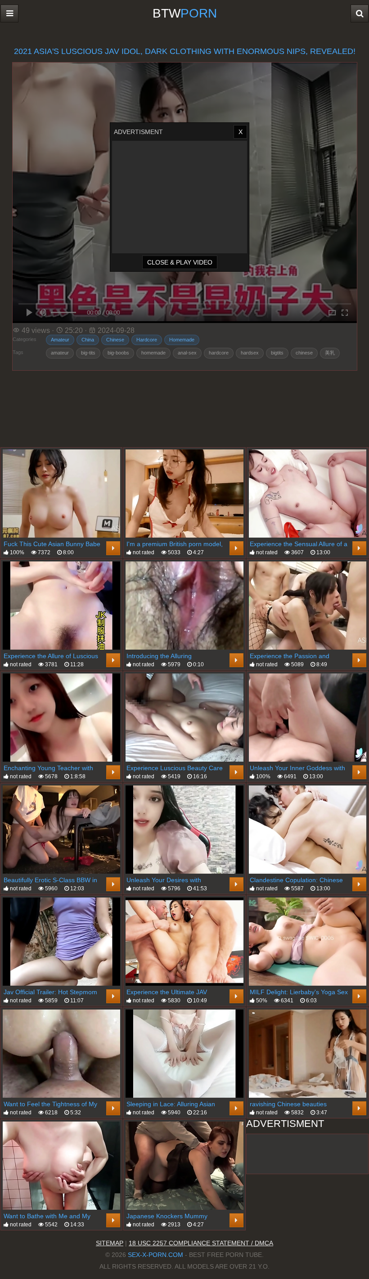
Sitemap (109, 1243)
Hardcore (146, 339)
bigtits (277, 352)
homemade (153, 352)
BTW (185, 13)
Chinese (115, 339)
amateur (60, 352)
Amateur (60, 339)
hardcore (219, 352)
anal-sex (187, 352)
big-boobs (118, 352)
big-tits (88, 352)
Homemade (181, 339)
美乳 (330, 352)
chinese (304, 352)
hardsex (250, 352)
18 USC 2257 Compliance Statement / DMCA (201, 1243)
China (87, 339)
